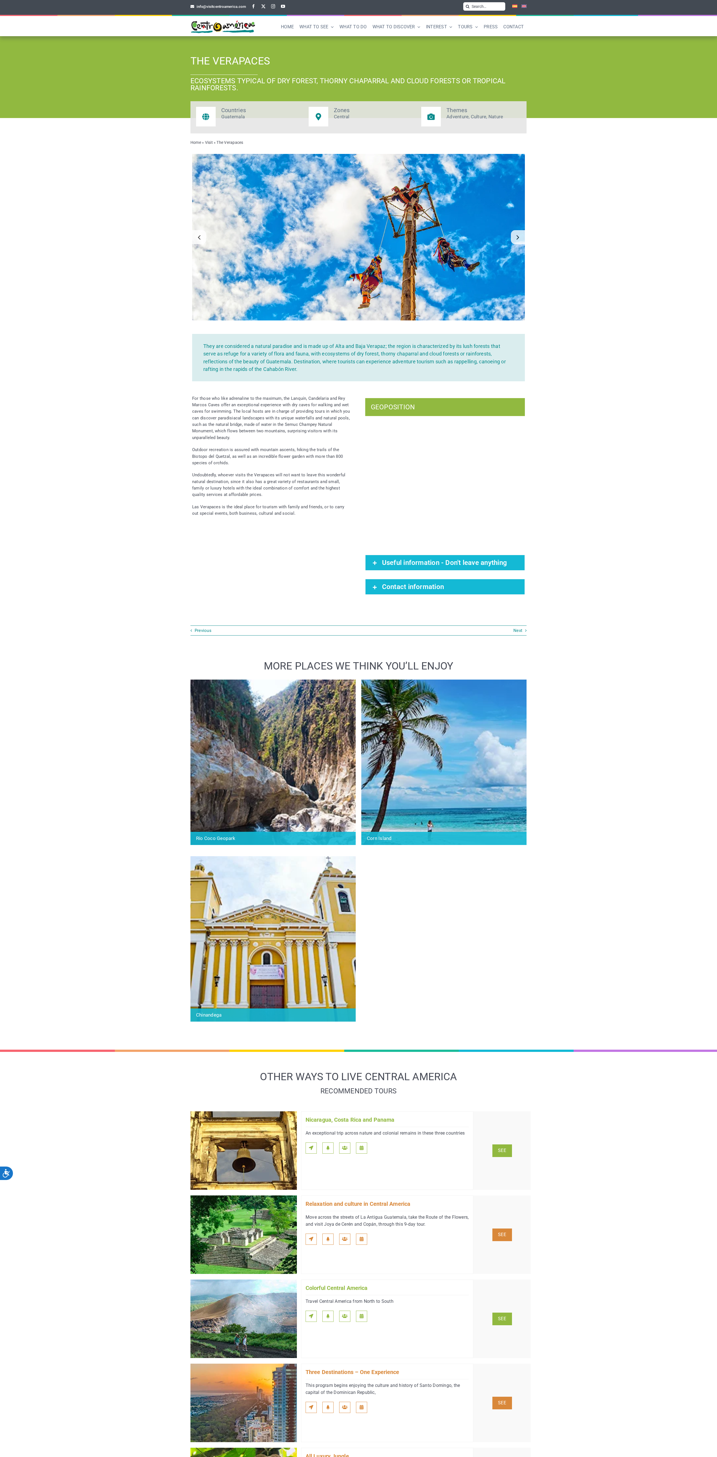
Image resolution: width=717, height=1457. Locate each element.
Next (517, 630)
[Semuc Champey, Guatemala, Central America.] (358, 237)
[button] (199, 237)
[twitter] (263, 6)
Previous (203, 630)
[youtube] (283, 6)
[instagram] (273, 6)
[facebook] (254, 6)
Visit (209, 142)
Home (195, 142)
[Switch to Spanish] (512, 6)
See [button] (502, 1150)
